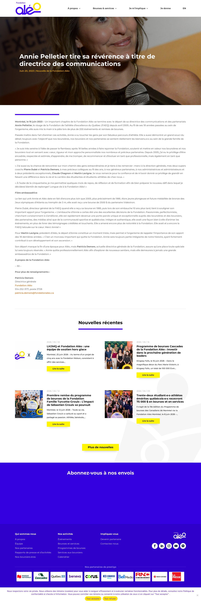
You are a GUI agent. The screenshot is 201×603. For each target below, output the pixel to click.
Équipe (19, 543)
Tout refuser (110, 598)
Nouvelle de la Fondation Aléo (53, 70)
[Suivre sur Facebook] (155, 546)
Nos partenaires (24, 548)
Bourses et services (68, 543)
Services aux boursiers (70, 552)
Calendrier (63, 556)
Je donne (165, 8)
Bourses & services (103, 8)
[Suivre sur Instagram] (169, 546)
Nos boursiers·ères (25, 556)
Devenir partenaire (110, 539)
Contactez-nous (109, 543)
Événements (65, 539)
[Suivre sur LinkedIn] (162, 546)
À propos (73, 8)
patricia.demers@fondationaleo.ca (34, 292)
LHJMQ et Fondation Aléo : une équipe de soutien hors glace (68, 348)
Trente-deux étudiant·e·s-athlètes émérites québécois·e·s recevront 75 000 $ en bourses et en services (160, 398)
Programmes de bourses (71, 548)
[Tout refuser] (197, 595)
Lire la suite (58, 369)
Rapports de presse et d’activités (33, 552)
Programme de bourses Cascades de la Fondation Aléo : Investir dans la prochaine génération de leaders (160, 351)
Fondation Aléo (23, 285)
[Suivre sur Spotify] (183, 546)
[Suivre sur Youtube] (176, 546)
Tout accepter (93, 598)
